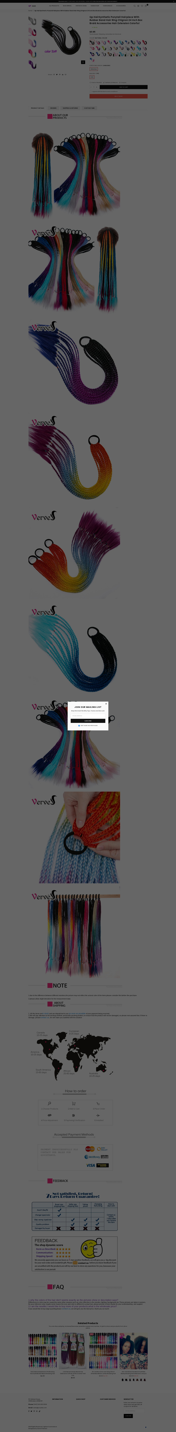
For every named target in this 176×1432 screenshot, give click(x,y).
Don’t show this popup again (89, 725)
